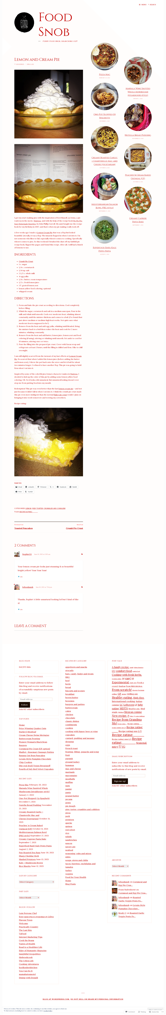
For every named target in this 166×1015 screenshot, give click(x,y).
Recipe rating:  (134, 724)
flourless (122, 686)
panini (68, 789)
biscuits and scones (75, 690)
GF (119, 693)
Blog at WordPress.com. (56, 999)
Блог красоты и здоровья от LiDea (36, 916)
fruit (67, 755)
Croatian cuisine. (117, 679)
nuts (67, 785)
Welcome (23, 923)
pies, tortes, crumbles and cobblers (48, 508)
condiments (71, 724)
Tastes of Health (27, 943)
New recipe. (119, 715)
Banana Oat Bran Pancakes (32, 755)
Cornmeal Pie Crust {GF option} (34, 748)
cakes (68, 711)
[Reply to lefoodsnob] (82, 587)
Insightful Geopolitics (30, 954)
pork (67, 816)
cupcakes (70, 735)
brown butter (71, 697)
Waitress (37, 221)
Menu (143, 5)
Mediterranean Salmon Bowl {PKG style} (104, 206)
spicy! (115, 746)
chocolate (70, 718)
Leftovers (128, 704)
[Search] (148, 5)
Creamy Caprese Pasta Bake (138, 220)
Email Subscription (122, 756)
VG (123, 746)
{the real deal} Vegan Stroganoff (34, 765)
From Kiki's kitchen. (134, 686)
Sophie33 (27, 554)
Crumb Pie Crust (26, 261)
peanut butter (72, 796)
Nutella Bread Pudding (138, 135)
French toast (71, 748)
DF (123, 678)
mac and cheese (73, 768)
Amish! (131, 667)
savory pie (70, 846)
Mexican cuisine (133, 712)
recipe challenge (140, 716)
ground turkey (72, 762)
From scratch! (122, 690)
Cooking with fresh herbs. (127, 674)
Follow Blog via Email (31, 676)
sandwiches (71, 840)
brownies (69, 701)
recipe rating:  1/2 (119, 728)
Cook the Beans (26, 940)
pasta (68, 792)
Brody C (122, 913)
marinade (70, 772)
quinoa (68, 826)
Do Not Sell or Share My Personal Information (97, 999)
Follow (24, 704)
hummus (69, 765)
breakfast (69, 694)
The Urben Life (26, 960)
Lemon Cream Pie (44, 232)
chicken (69, 714)
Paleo (131, 716)
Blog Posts (70, 884)
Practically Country (28, 927)
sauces (68, 843)
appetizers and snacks (76, 667)
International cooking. (123, 701)
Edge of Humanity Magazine (33, 950)
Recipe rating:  (122, 724)
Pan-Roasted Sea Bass (29, 852)
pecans (68, 799)
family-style (133, 683)
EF (133, 678)
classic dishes (72, 721)
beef (67, 680)
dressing (69, 741)
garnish (69, 758)
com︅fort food (136, 671)
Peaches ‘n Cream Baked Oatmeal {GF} (138, 177)
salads (68, 836)
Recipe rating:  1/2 (121, 739)
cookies (69, 728)
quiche (68, 823)
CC (113, 670)
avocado (69, 670)
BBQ (67, 677)
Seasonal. (141, 742)
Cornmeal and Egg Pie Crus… (132, 893)
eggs (67, 745)
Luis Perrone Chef (28, 913)
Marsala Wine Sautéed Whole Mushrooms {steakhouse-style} (138, 92)
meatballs (70, 779)
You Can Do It (26, 971)
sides (67, 857)
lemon (28, 508)
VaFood (22, 933)
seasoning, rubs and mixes (78, 853)
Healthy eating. (122, 697)
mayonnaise (71, 775)
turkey (68, 870)
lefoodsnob (20, 64)
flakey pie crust (60, 395)
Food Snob (55, 24)
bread (68, 687)
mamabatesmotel (27, 974)
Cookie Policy (47, 1011)
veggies (69, 874)
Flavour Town (25, 920)
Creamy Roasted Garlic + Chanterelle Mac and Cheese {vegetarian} (105, 161)
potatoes (69, 819)
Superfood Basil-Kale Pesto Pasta (104, 249)
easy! (128, 678)
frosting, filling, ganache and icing (82, 751)
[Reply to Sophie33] (82, 554)
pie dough (70, 806)
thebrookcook (26, 957)
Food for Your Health (75, 877)
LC (121, 704)
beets (68, 684)
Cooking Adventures (29, 964)
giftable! (124, 694)
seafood (69, 850)
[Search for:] (154, 5)
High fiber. (138, 697)
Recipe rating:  (28, 512)
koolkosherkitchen (28, 967)
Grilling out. (132, 694)
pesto (68, 802)
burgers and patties (75, 704)
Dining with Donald (28, 977)
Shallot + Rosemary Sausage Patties (36, 752)
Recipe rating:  (127, 741)
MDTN (124, 708)
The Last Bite (25, 930)
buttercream (71, 707)
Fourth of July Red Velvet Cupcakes (36, 769)
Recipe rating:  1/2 (130, 731)
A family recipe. (120, 667)
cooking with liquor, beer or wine (81, 731)
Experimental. (120, 682)
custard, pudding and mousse (80, 738)
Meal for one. (134, 709)
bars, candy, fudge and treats (79, 673)
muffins (69, 782)
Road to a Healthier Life (30, 947)
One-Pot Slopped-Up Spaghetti (105, 116)
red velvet (70, 829)
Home (22, 725)
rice (67, 833)
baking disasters (138, 667)
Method (121, 712)
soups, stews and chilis (76, 860)
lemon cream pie (66, 388)
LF (136, 704)
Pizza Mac (104, 74)
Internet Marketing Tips (30, 937)
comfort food (124, 670)
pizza (67, 812)
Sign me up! (120, 781)
